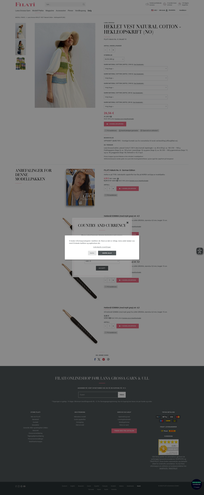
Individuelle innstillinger (102, 247)
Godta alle (107, 253)
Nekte (92, 253)
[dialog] (102, 247)
